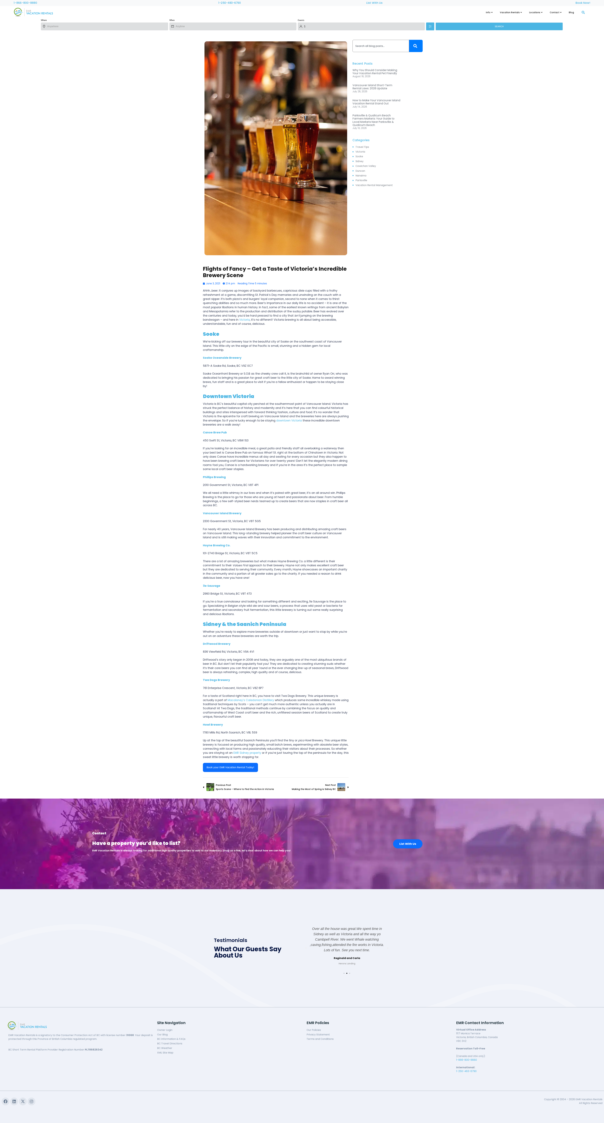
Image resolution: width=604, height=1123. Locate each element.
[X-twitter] (23, 1101)
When (172, 20)
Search (499, 26)
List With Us (374, 3)
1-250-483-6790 (229, 3)
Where (44, 20)
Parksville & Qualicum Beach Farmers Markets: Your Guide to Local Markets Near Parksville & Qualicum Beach (373, 120)
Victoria (244, 320)
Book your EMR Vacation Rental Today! (230, 767)
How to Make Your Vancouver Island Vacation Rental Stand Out (376, 101)
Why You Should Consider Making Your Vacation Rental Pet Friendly (374, 71)
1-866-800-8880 (25, 3)
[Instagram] (31, 1101)
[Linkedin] (14, 1101)
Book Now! (583, 3)
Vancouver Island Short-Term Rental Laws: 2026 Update (372, 86)
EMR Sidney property (247, 753)
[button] (346, 973)
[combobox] (380, 46)
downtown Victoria (289, 420)
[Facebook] (5, 1101)
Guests (301, 20)
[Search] (416, 46)
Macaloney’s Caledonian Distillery (251, 700)
